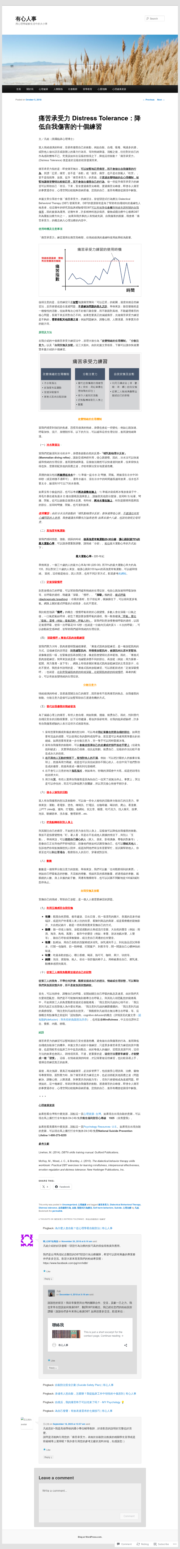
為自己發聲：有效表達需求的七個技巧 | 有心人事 (83, 1410)
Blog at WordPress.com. (90, 1536)
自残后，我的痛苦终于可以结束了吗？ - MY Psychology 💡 (89, 1402)
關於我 (30, 89)
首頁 (18, 89)
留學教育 (87, 89)
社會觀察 (72, 89)
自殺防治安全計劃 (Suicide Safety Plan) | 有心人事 (84, 1385)
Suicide (118, 1207)
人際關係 (58, 89)
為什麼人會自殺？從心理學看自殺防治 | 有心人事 (83, 1228)
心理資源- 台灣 (92, 1113)
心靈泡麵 (102, 89)
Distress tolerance (48, 1207)
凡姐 (137, 1207)
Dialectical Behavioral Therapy (125, 1204)
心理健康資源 (119, 89)
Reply (48, 1278)
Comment (129, 1516)
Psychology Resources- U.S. (100, 1126)
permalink (57, 1210)
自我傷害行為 (64, 1207)
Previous (149, 99)
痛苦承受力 (103, 1204)
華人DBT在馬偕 (50, 1241)
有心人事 (26, 18)
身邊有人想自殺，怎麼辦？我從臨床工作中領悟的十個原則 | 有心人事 (95, 1393)
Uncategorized (69, 1204)
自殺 (74, 1207)
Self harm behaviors (103, 1207)
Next (161, 99)
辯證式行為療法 (84, 1207)
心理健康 (43, 89)
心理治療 (127, 1207)
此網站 (122, 573)
